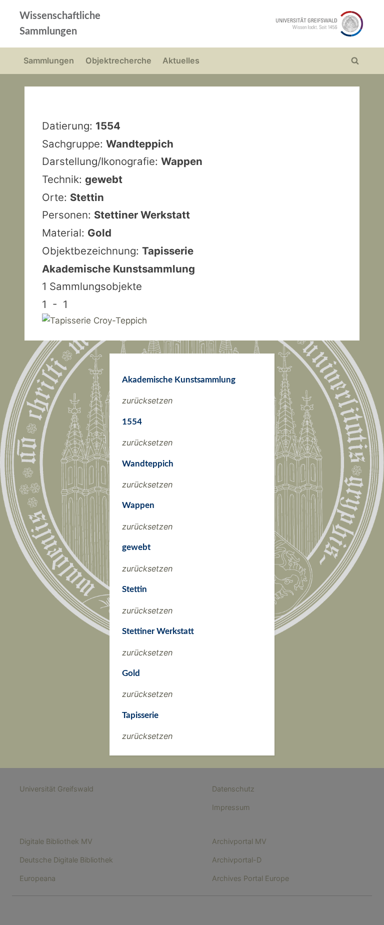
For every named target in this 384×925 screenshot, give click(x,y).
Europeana (38, 878)
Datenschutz (233, 788)
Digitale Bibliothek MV (56, 841)
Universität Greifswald (57, 788)
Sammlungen (49, 61)
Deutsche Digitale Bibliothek (66, 860)
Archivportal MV (239, 841)
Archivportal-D (237, 860)
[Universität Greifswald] (261, 23)
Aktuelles (181, 61)
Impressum (231, 807)
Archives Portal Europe (250, 878)
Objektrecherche (119, 61)
